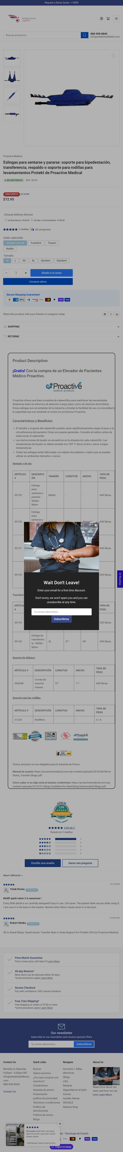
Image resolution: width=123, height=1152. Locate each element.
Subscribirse (61, 619)
